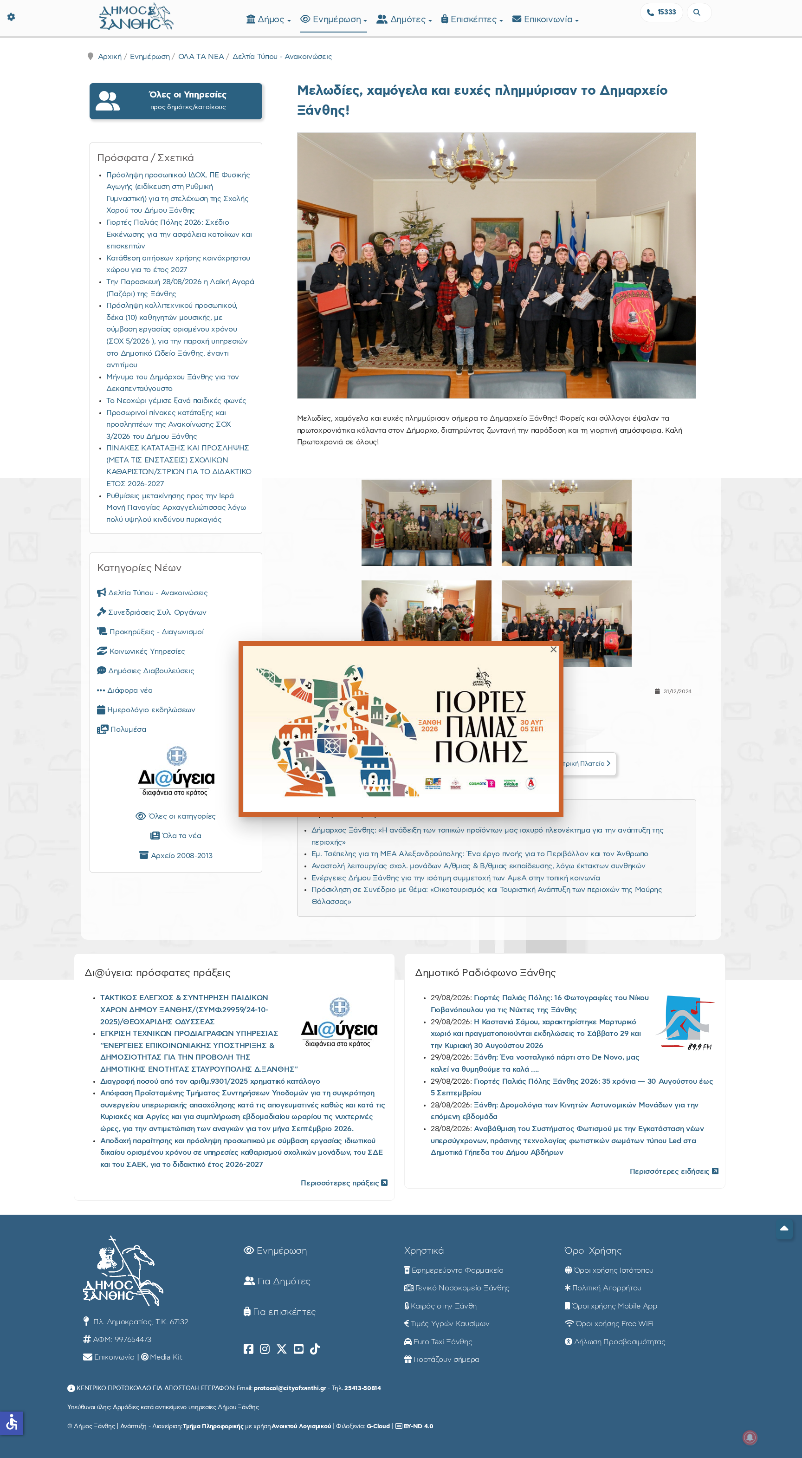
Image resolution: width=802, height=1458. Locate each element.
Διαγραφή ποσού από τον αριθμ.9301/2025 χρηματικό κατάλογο (210, 1081)
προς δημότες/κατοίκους (187, 101)
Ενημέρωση (338, 19)
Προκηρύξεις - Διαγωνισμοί (155, 632)
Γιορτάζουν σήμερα (447, 1359)
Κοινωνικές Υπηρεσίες (146, 651)
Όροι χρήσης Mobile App (614, 1306)
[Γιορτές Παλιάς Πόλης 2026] (401, 729)
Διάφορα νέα (129, 690)
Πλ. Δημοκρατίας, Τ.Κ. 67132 (139, 1322)
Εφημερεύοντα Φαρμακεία (458, 1270)
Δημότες (409, 19)
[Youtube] (299, 1349)
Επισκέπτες (475, 19)
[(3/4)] (426, 624)
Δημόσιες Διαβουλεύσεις (150, 671)
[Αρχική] (136, 15)
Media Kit (166, 1357)
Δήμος (272, 19)
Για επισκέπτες (283, 1312)
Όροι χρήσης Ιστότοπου (613, 1270)
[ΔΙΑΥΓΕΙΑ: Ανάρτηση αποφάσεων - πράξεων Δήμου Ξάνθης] (176, 773)
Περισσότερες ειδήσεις (671, 1171)
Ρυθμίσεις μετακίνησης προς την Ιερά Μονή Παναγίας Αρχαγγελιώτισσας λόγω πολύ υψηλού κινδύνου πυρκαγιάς (176, 507)
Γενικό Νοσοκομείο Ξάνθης (462, 1288)
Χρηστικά (424, 1251)
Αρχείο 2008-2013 (180, 855)
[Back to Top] (784, 1229)
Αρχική (110, 56)
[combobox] (699, 12)
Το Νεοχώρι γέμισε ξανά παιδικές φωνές (176, 400)
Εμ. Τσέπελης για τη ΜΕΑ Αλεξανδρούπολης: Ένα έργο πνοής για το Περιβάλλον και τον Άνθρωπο (480, 854)
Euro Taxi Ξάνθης (443, 1342)
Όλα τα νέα (180, 836)
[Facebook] (248, 1349)
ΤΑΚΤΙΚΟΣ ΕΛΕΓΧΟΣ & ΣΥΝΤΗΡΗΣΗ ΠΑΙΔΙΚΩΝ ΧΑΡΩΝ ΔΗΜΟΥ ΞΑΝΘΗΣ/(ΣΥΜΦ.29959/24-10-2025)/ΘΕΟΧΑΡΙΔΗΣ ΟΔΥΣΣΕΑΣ (184, 1009)
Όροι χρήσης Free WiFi (614, 1324)
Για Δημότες (282, 1281)
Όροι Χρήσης (593, 1251)
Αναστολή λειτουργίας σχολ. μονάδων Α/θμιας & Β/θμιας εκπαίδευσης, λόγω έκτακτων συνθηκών (478, 866)
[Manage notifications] (750, 1437)
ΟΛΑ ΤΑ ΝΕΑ (201, 56)
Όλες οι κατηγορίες (181, 816)
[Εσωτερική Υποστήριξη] (11, 16)
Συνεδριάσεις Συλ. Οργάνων (156, 612)
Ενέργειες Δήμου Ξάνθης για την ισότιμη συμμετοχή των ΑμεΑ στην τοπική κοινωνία (455, 878)
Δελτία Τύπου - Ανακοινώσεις (282, 56)
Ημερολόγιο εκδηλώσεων (150, 710)
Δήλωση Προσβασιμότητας (620, 1342)
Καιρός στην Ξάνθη (444, 1306)
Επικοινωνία (549, 19)
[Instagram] (265, 1349)
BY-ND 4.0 (418, 1426)
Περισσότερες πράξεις (341, 1183)
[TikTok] (315, 1349)
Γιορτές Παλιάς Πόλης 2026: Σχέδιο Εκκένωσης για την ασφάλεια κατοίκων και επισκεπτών (179, 234)
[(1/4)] (426, 523)
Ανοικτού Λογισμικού (301, 1426)
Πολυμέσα (127, 729)
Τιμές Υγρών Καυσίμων (450, 1324)
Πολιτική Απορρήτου (606, 1288)
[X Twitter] (281, 1349)
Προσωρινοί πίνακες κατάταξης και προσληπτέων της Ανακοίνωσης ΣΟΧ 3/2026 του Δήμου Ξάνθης (168, 424)
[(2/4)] (566, 523)
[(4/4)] (566, 624)
